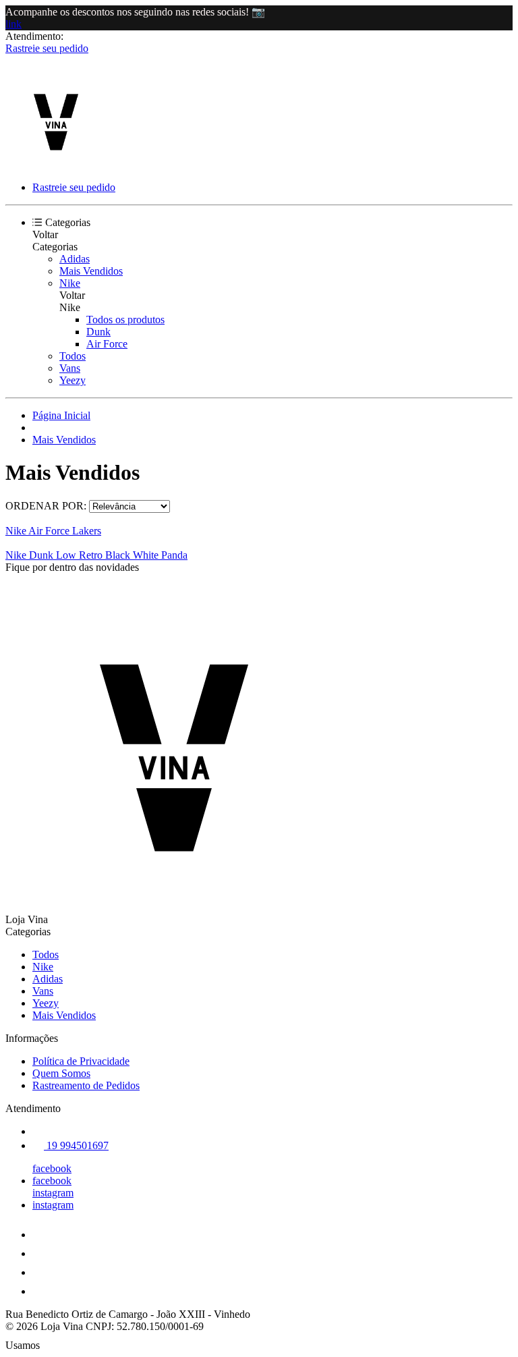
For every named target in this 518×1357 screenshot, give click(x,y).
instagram (53, 1192)
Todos (72, 356)
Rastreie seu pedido (46, 48)
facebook (51, 1168)
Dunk (98, 331)
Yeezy (72, 380)
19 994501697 (76, 1145)
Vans (69, 368)
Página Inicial (61, 415)
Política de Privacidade (81, 1061)
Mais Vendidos (91, 271)
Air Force (106, 344)
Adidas (74, 259)
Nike (69, 283)
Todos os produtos (125, 319)
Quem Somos (61, 1073)
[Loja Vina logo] (56, 164)
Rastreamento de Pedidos (86, 1085)
